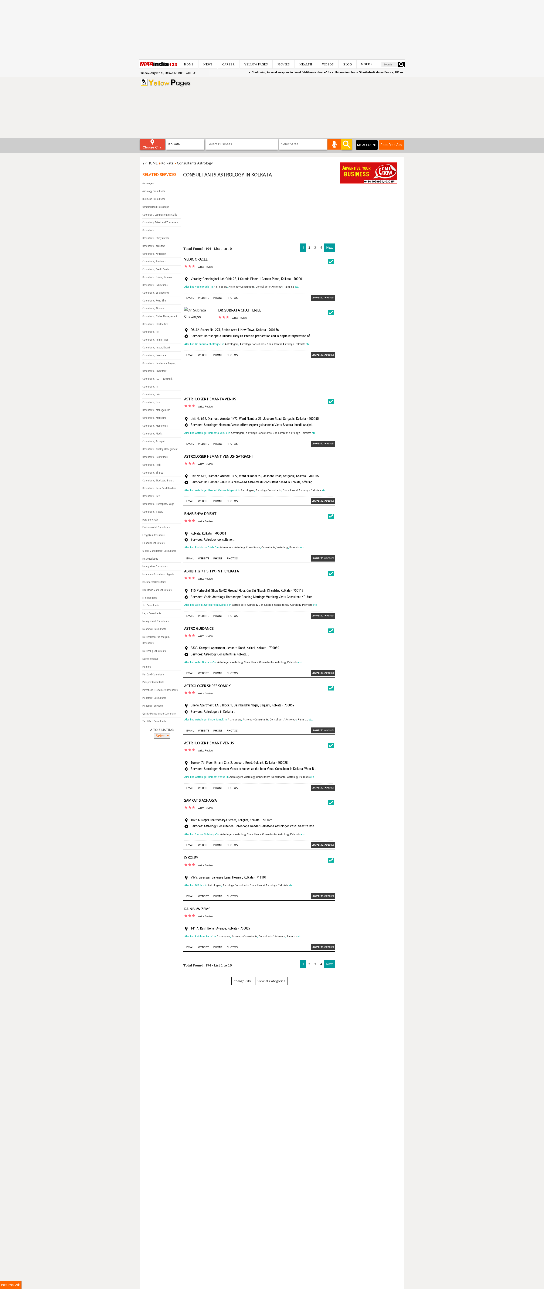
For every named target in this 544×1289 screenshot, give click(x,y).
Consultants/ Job (151, 394)
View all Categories (271, 981)
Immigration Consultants (155, 566)
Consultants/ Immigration (155, 339)
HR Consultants (150, 558)
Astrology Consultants (153, 191)
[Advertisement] (272, 29)
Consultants (148, 230)
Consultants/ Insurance (154, 355)
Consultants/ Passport (153, 441)
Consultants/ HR (150, 331)
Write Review (205, 267)
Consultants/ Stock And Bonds (158, 480)
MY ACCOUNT (367, 145)
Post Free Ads (391, 144)
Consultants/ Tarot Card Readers (159, 488)
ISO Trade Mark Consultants (157, 590)
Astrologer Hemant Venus (209, 743)
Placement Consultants (154, 697)
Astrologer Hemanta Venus (210, 399)
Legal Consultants (151, 613)
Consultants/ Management (156, 410)
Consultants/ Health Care (155, 324)
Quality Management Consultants (159, 713)
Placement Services (152, 705)
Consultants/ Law (151, 402)
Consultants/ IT (150, 386)
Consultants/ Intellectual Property (159, 363)
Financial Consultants (153, 543)
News (207, 64)
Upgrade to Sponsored (323, 297)
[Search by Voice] (334, 144)
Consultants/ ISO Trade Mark (157, 378)
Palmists (146, 666)
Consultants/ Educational (155, 285)
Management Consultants (155, 621)
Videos (328, 64)
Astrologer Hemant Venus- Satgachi (218, 456)
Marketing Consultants (154, 650)
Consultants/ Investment (154, 370)
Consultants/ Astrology (154, 253)
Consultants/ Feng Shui (154, 300)
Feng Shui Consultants (154, 535)
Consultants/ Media (152, 433)
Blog (347, 64)
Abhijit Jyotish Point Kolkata (211, 571)
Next (329, 247)
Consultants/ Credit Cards (155, 269)
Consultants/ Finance (153, 308)
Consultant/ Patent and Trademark (160, 222)
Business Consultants (153, 199)
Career (228, 64)
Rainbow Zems (197, 909)
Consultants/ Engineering (155, 292)
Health (305, 64)
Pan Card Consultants (153, 674)
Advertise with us (184, 73)
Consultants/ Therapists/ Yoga (158, 503)
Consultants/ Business (154, 261)
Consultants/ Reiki (151, 464)
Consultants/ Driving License (157, 277)
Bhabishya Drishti (201, 513)
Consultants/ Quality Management (159, 449)
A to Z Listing (162, 729)
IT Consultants (149, 597)
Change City (242, 981)
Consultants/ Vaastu (152, 511)
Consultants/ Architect (153, 246)
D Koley (191, 857)
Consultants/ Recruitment (155, 457)
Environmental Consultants (156, 527)
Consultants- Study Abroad (156, 238)
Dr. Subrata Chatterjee (239, 310)
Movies (284, 64)
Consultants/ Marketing (154, 417)
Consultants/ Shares (152, 472)
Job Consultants (150, 605)
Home (189, 64)
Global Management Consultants (159, 550)
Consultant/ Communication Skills (159, 214)
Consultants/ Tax (151, 496)
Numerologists (150, 658)
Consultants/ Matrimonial (155, 425)
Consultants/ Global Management (159, 316)
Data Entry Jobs (150, 519)
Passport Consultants (153, 682)
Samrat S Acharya (200, 800)
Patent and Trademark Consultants (160, 690)
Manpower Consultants (154, 629)
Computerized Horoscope (155, 206)
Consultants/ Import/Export (156, 347)
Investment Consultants (154, 582)
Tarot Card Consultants (154, 721)
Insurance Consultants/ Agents (158, 574)
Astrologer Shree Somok (207, 685)
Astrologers (148, 183)
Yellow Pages (256, 64)
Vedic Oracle (196, 259)
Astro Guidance (199, 628)
